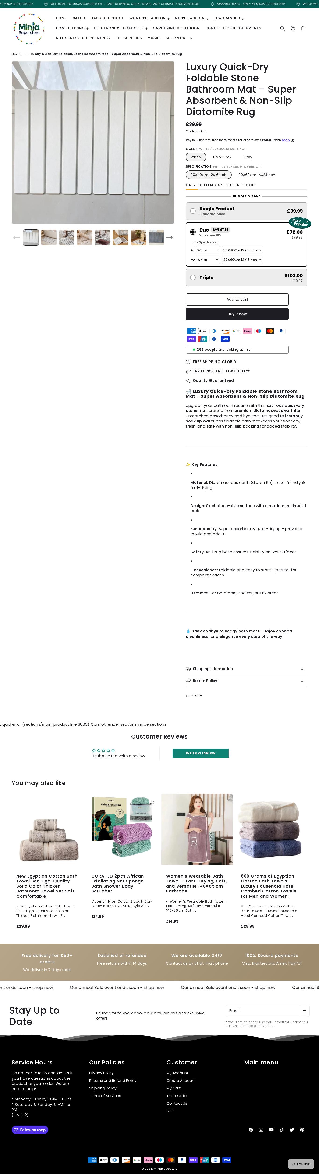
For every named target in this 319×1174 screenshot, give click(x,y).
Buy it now (237, 314)
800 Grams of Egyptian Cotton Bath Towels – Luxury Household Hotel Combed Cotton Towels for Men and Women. (268, 886)
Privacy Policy (101, 1073)
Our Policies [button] (107, 1062)
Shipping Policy (103, 1088)
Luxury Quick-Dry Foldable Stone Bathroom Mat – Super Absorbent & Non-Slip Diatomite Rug (106, 54)
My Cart (174, 1088)
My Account (177, 1073)
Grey (248, 157)
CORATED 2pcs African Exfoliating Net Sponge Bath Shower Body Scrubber (117, 883)
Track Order (177, 1096)
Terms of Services (105, 1096)
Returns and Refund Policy (113, 1080)
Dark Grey (222, 157)
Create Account (181, 1080)
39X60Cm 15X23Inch (257, 174)
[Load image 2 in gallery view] (49, 237)
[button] (149, 18)
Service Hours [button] (32, 1062)
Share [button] (197, 695)
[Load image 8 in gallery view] (156, 237)
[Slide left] (17, 237)
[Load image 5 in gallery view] (102, 237)
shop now (10, 987)
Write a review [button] (201, 753)
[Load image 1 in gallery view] (31, 237)
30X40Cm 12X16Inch (209, 174)
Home (16, 54)
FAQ (170, 1111)
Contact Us (177, 1103)
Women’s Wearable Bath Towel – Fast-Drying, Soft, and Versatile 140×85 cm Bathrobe (196, 883)
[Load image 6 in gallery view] (120, 237)
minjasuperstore (165, 1168)
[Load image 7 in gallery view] (138, 237)
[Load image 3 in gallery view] (67, 237)
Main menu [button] (261, 1062)
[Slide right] (169, 237)
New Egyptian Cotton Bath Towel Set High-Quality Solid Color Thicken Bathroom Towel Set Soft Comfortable (47, 886)
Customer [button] (182, 1062)
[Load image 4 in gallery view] (84, 237)
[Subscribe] (304, 1011)
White (196, 157)
